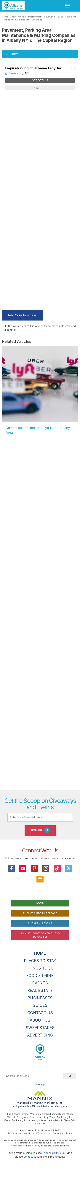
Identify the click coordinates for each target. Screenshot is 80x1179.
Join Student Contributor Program (40, 935)
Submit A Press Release (40, 913)
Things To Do (40, 968)
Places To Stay (40, 960)
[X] (68, 868)
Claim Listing (40, 87)
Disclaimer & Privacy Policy (22, 1133)
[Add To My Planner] (73, 68)
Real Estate (40, 990)
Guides (40, 1005)
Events (40, 983)
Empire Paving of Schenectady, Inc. (34, 68)
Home (5, 16)
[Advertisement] (40, 616)
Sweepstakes (40, 1027)
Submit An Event (40, 923)
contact (28, 1156)
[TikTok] (57, 868)
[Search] (69, 1076)
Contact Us (40, 1012)
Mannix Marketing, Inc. (61, 1117)
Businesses (40, 998)
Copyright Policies (62, 1133)
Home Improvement (31, 16)
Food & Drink (40, 975)
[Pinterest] (34, 868)
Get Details (40, 80)
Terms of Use (44, 1133)
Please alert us (18, 1145)
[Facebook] (11, 868)
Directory (15, 16)
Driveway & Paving (53, 16)
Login (40, 903)
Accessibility (51, 1152)
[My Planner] (40, 879)
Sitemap (40, 1084)
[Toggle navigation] (67, 5)
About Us (40, 1020)
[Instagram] (45, 868)
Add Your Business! (23, 315)
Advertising (40, 1035)
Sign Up (36, 830)
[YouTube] (22, 868)
